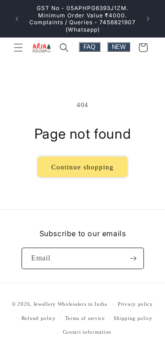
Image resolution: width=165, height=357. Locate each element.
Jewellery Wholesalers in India (70, 304)
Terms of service (85, 318)
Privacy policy (135, 304)
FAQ (89, 46)
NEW (119, 46)
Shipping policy (133, 318)
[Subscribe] (133, 258)
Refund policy (39, 318)
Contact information (87, 332)
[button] (18, 48)
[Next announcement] (148, 19)
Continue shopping (82, 167)
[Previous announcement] (17, 19)
